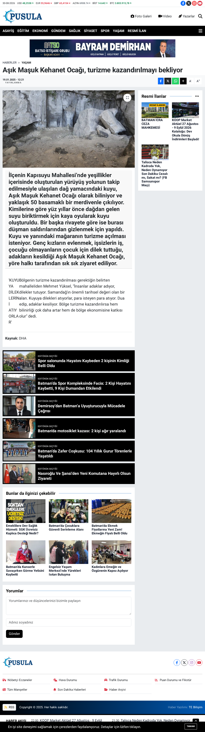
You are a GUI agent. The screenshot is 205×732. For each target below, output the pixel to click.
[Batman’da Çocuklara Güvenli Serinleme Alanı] (68, 511)
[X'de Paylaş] (167, 81)
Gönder (14, 634)
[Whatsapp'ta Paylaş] (175, 81)
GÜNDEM (58, 31)
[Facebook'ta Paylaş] (161, 81)
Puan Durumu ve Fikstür (175, 680)
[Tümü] (197, 96)
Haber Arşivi (117, 689)
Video (167, 16)
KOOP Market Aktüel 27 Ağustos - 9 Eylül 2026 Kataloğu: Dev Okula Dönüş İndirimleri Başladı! (185, 129)
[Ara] (200, 16)
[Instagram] (191, 662)
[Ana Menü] (200, 31)
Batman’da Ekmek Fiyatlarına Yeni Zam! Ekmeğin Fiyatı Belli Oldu (109, 529)
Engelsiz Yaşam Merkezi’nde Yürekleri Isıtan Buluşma (65, 570)
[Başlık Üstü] (102, 48)
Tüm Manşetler (17, 689)
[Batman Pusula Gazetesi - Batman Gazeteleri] (22, 16)
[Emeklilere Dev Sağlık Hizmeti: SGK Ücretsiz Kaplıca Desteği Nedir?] (25, 511)
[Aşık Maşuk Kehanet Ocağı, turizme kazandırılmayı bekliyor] (69, 129)
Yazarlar (189, 16)
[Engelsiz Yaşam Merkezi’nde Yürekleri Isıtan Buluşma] (68, 552)
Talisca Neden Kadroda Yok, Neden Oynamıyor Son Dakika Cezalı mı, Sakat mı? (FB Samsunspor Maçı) (155, 173)
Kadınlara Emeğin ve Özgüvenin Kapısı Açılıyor (110, 569)
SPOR (105, 31)
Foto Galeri (143, 16)
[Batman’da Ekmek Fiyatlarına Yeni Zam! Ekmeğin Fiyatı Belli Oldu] (111, 511)
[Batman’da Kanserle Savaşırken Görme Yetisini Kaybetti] (25, 552)
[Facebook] (177, 662)
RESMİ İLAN (137, 31)
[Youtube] (199, 662)
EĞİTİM (23, 31)
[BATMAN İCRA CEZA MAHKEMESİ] (155, 110)
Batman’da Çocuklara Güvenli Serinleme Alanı (66, 527)
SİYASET (90, 31)
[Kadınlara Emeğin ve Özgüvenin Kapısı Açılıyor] (111, 552)
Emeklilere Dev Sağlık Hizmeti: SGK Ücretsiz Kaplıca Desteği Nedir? (22, 529)
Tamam (191, 726)
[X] (184, 662)
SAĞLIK (74, 31)
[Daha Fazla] (183, 81)
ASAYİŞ (8, 31)
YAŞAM (118, 31)
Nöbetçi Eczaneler (20, 680)
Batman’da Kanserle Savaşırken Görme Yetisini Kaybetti (25, 570)
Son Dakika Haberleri (72, 689)
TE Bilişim (195, 707)
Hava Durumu (68, 680)
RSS (11, 707)
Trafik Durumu (118, 680)
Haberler (10, 62)
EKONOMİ (40, 31)
